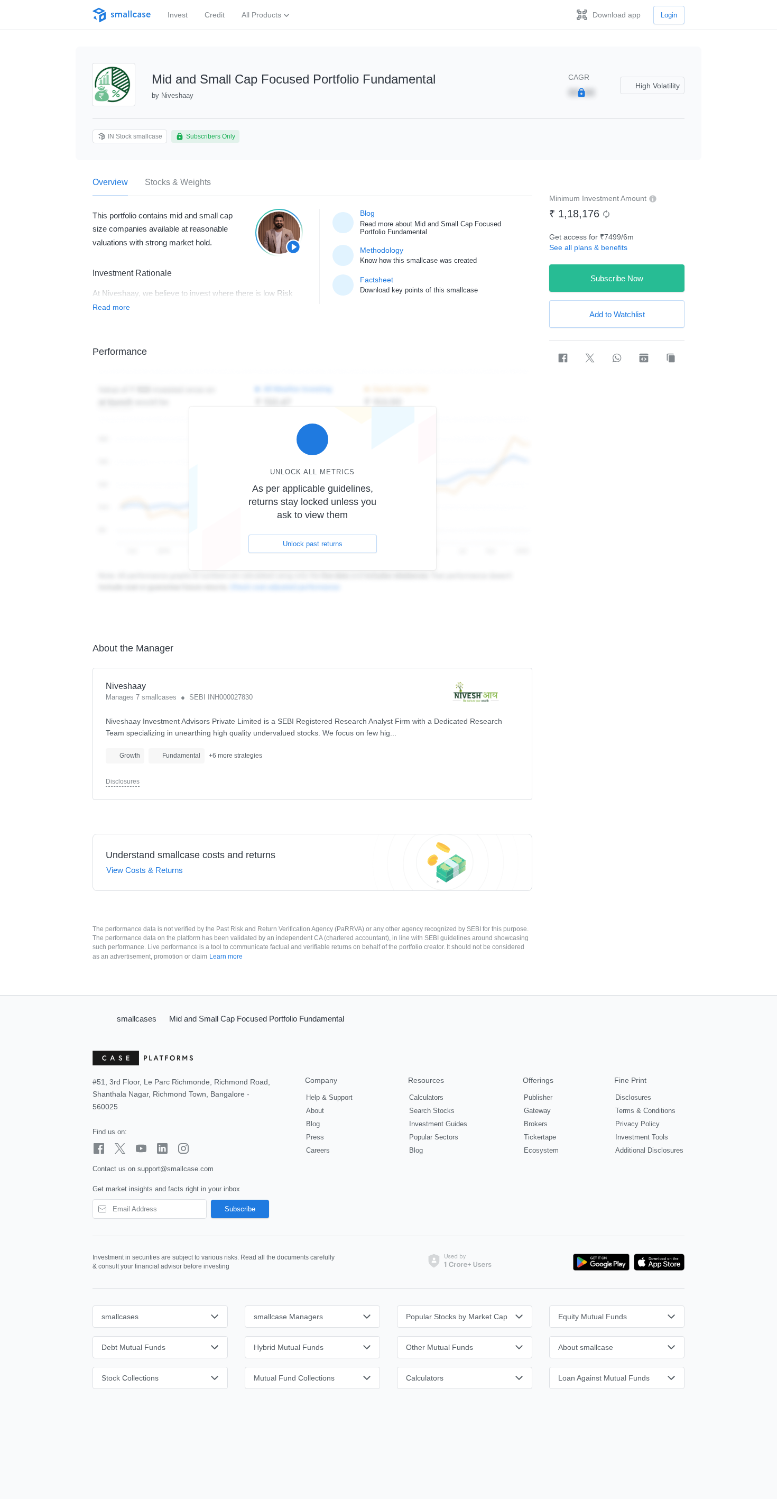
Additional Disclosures (649, 1150)
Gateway (537, 1111)
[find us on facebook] (98, 1148)
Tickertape (540, 1137)
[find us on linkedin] (162, 1148)
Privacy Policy (637, 1124)
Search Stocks (432, 1111)
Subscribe (240, 1209)
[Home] (100, 1018)
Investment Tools (641, 1137)
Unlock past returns (313, 544)
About (315, 1111)
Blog (313, 1124)
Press (315, 1137)
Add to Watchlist (617, 314)
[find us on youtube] (141, 1148)
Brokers (536, 1124)
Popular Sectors (433, 1137)
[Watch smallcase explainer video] (279, 232)
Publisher (538, 1097)
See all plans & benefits (588, 247)
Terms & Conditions (645, 1111)
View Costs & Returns (144, 870)
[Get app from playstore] (601, 1262)
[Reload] (606, 214)
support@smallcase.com (175, 1169)
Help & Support (329, 1097)
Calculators (426, 1097)
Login (669, 15)
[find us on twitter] (120, 1148)
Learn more (226, 956)
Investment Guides (438, 1124)
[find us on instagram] (183, 1148)
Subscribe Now (616, 278)
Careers (318, 1150)
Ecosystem (541, 1150)
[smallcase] (121, 15)
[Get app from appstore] (657, 1262)
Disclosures (123, 781)
